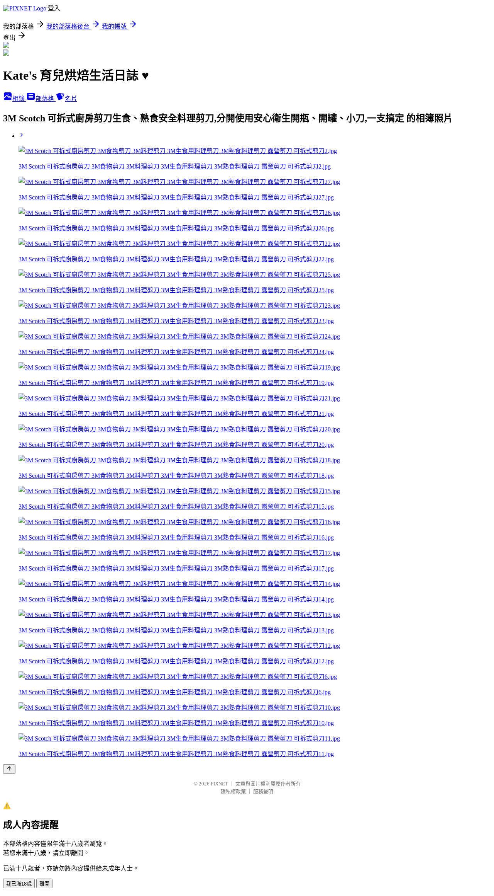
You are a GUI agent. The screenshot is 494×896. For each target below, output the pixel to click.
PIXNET (219, 784)
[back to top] (9, 769)
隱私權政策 (233, 791)
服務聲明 (263, 791)
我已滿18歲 (19, 884)
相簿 (19, 98)
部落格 (46, 98)
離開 (44, 884)
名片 (71, 98)
